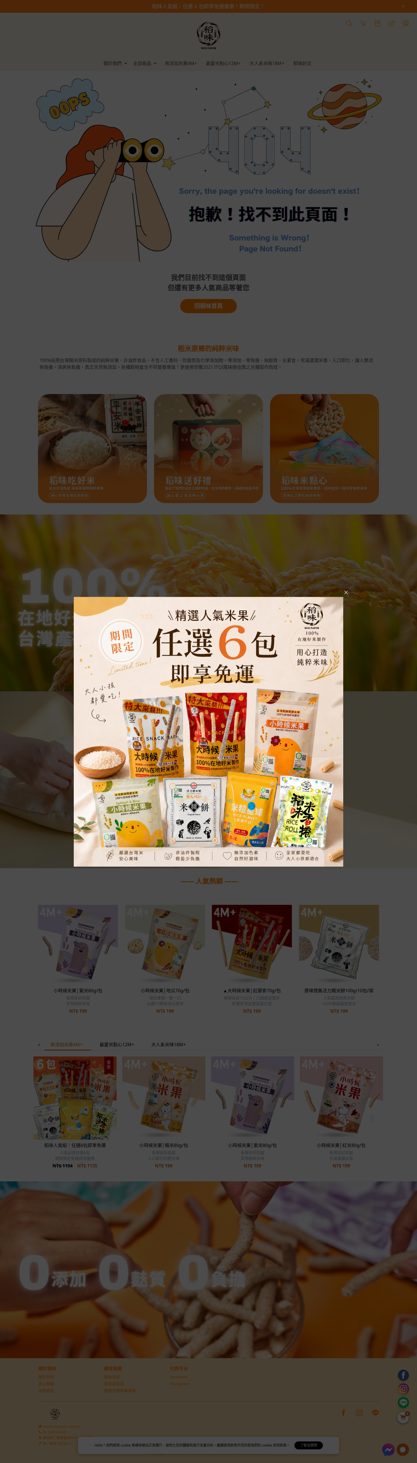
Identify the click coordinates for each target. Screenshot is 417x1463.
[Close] (346, 592)
